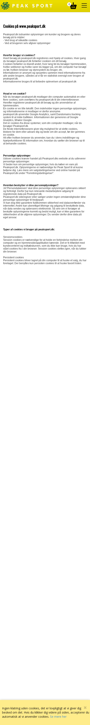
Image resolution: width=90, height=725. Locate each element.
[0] (74, 4)
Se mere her (58, 717)
